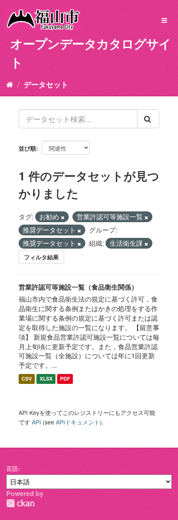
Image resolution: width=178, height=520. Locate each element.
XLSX (46, 378)
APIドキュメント (78, 422)
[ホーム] (9, 84)
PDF (65, 378)
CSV (27, 378)
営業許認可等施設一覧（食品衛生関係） (78, 287)
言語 (12, 468)
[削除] (63, 217)
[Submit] (148, 118)
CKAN (20, 503)
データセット (46, 84)
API (36, 422)
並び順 (27, 148)
